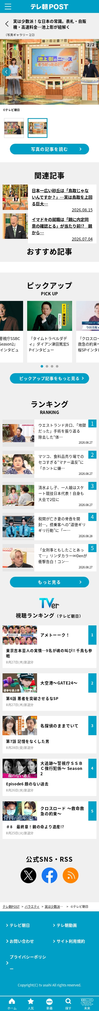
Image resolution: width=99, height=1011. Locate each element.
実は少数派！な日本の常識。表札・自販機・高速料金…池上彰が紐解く (56, 907)
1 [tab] (42, 366)
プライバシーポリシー (28, 962)
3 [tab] (52, 366)
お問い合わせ (22, 941)
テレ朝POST (49, 7)
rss (70, 875)
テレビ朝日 (20, 925)
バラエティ (32, 907)
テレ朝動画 (67, 925)
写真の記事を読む (49, 149)
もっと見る (49, 582)
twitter (28, 875)
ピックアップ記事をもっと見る (49, 378)
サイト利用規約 (71, 941)
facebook (49, 875)
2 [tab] (47, 366)
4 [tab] (57, 366)
